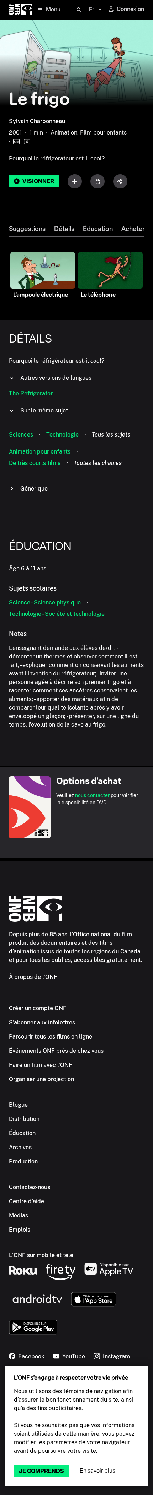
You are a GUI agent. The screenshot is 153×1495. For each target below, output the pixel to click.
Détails (64, 229)
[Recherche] (79, 10)
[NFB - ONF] (20, 10)
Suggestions (27, 229)
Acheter (133, 229)
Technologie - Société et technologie (57, 613)
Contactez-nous (29, 1187)
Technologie (62, 434)
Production (23, 1161)
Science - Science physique (45, 602)
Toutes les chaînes (98, 463)
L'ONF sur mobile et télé (41, 1255)
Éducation (98, 229)
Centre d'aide (26, 1201)
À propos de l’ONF (33, 977)
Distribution (24, 1119)
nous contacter (92, 795)
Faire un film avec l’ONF (40, 1065)
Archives (20, 1147)
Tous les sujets (111, 434)
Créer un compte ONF (38, 1008)
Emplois (19, 1229)
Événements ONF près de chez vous (56, 1050)
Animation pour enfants (39, 451)
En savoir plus (97, 1470)
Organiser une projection (41, 1079)
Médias (18, 1215)
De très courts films (34, 463)
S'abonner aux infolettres (42, 1022)
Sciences (21, 434)
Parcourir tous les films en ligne (50, 1036)
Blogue (18, 1104)
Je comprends (41, 1471)
